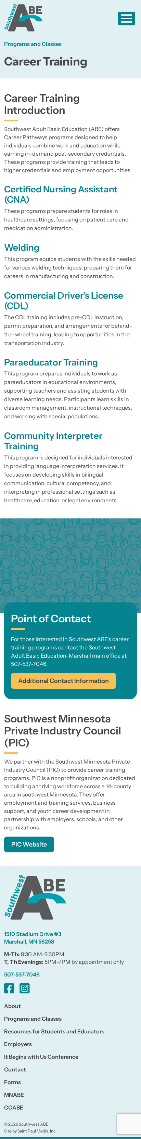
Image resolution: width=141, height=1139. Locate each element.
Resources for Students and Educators (54, 1031)
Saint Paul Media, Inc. (36, 1131)
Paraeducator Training (51, 362)
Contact (15, 1069)
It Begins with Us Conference (41, 1056)
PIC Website (29, 844)
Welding (21, 247)
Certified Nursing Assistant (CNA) (61, 194)
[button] (126, 18)
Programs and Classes (33, 1018)
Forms (12, 1082)
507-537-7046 (22, 974)
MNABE (14, 1094)
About (12, 1006)
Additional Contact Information (63, 681)
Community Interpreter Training (53, 441)
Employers (18, 1044)
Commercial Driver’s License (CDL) (63, 300)
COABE (13, 1107)
